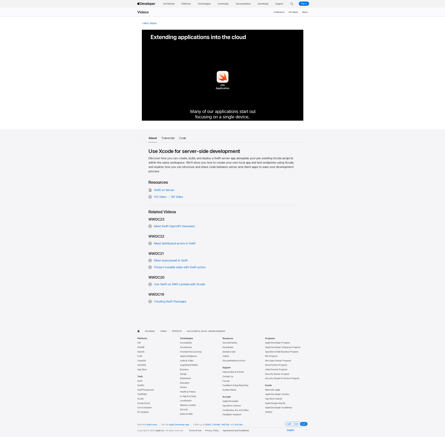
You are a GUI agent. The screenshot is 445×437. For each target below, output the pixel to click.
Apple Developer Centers (277, 394)
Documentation (229, 343)
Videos (143, 12)
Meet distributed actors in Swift (174, 243)
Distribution (185, 378)
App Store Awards (273, 399)
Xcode (140, 399)
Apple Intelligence (188, 356)
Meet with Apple (272, 390)
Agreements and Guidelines (236, 430)
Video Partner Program (276, 369)
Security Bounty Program (277, 374)
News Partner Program (276, 365)
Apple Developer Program (277, 343)
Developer (150, 331)
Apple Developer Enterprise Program (282, 347)
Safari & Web (186, 414)
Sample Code (228, 352)
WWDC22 (176, 331)
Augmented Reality (189, 365)
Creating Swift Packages (170, 301)
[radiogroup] (296, 424)
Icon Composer (144, 407)
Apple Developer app (179, 424)
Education (184, 383)
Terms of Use (195, 430)
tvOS (139, 356)
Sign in (304, 3)
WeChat (225, 424)
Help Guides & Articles (233, 372)
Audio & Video (186, 360)
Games (183, 387)
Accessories (186, 347)
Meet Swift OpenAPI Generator (174, 226)
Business (184, 369)
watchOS (141, 365)
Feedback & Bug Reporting (235, 385)
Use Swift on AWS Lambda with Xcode (179, 284)
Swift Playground (145, 390)
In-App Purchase (188, 396)
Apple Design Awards (275, 403)
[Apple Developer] (146, 4)
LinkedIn (216, 424)
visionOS (141, 360)
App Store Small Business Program (281, 352)
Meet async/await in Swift (171, 260)
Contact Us (227, 376)
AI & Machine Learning (190, 352)
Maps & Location (188, 405)
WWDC (268, 412)
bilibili (208, 424)
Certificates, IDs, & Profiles (235, 410)
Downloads (227, 347)
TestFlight (142, 394)
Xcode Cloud (143, 403)
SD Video (177, 197)
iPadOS (140, 347)
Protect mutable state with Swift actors (179, 267)
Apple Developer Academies (278, 407)
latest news (151, 424)
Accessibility (186, 343)
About (305, 12)
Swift (139, 381)
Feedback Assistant (231, 414)
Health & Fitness (188, 392)
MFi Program (271, 356)
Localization (186, 400)
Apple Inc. (160, 430)
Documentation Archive (233, 360)
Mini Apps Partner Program (278, 360)
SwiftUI (140, 385)
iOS (139, 343)
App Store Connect (231, 405)
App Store (142, 369)
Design (183, 374)
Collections (279, 12)
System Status (229, 390)
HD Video (160, 197)
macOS (140, 352)
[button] (291, 4)
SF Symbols (143, 412)
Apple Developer (230, 401)
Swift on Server (164, 190)
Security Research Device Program (282, 378)
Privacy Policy (212, 430)
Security (184, 409)
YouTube (238, 424)
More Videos (150, 23)
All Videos (293, 12)
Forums (226, 381)
